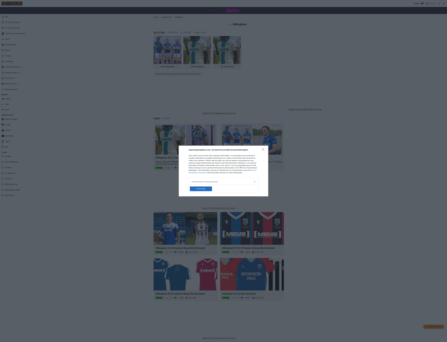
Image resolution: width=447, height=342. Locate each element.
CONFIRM (201, 189)
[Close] (264, 150)
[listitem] (223, 181)
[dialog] (223, 171)
